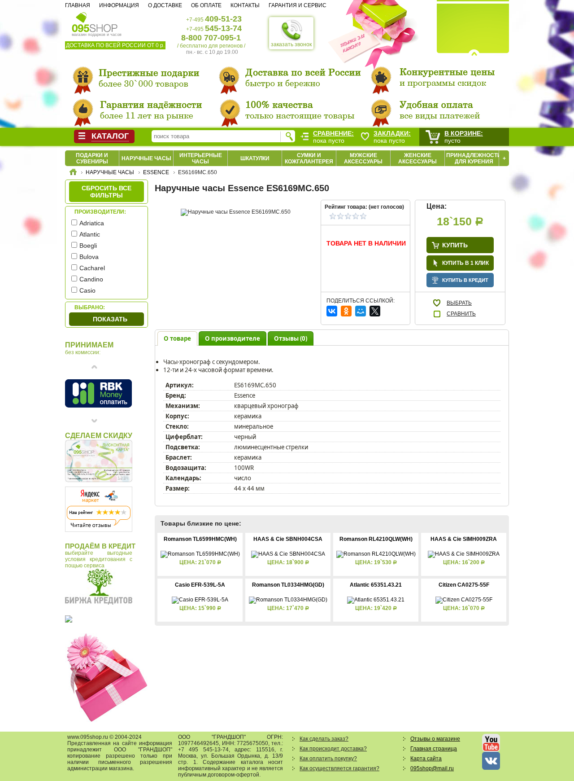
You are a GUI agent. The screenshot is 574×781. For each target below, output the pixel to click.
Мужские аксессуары (363, 158)
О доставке (165, 5)
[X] (375, 311)
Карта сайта (426, 758)
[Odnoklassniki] (346, 311)
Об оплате (206, 5)
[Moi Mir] (360, 311)
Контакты (245, 5)
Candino (91, 279)
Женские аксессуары (417, 158)
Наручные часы (146, 158)
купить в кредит (465, 280)
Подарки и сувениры (92, 158)
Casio (87, 290)
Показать (110, 319)
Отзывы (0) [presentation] (290, 338)
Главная (77, 5)
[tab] (177, 338)
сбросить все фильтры (106, 191)
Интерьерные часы (200, 158)
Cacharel (92, 268)
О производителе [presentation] (232, 338)
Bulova (89, 256)
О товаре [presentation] (177, 338)
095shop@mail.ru (432, 768)
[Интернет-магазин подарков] (73, 173)
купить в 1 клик (465, 263)
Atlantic (89, 234)
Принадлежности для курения (473, 158)
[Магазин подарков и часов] (95, 21)
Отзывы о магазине (435, 739)
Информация (119, 5)
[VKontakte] (331, 311)
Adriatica (91, 223)
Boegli (88, 245)
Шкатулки (255, 158)
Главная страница (433, 749)
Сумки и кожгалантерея (309, 158)
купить (455, 245)
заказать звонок (291, 44)
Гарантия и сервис (297, 5)
